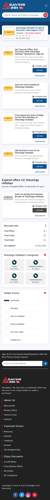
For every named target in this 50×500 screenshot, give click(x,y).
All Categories (10, 475)
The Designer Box (11, 449)
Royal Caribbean (17, 324)
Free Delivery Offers (13, 466)
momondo (15, 300)
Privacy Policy (10, 410)
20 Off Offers (9, 462)
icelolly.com (15, 340)
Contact (7, 419)
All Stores (8, 471)
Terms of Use (10, 415)
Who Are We (9, 406)
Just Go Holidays (18, 316)
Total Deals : (9, 240)
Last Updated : (10, 246)
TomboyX (8, 440)
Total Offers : (9, 231)
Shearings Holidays (33, 33)
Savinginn (19, 33)
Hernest (7, 436)
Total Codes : (9, 235)
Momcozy (8, 431)
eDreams (14, 308)
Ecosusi (7, 445)
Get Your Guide (17, 332)
